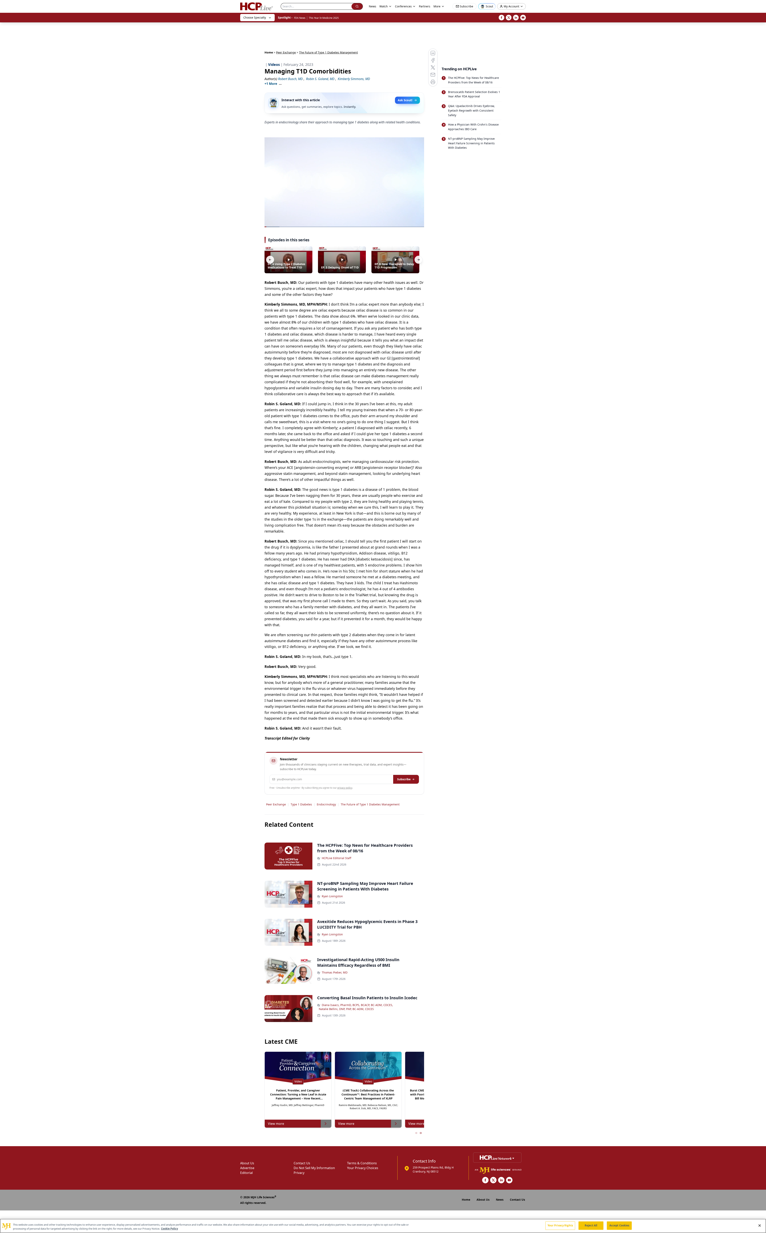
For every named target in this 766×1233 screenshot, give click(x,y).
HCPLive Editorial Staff (336, 858)
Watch (383, 6)
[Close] (759, 1225)
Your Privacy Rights (560, 1225)
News (372, 6)
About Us (247, 1163)
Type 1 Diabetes (301, 804)
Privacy (299, 1173)
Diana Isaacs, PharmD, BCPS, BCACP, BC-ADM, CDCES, (357, 1005)
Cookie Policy (169, 1228)
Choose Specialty (254, 17)
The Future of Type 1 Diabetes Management (370, 804)
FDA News (299, 18)
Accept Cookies (619, 1225)
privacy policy (344, 787)
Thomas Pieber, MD (334, 972)
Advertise (247, 1168)
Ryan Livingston (332, 896)
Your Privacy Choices (362, 1168)
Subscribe (404, 779)
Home (269, 52)
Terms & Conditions (362, 1163)
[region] (383, 1226)
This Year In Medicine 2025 (324, 18)
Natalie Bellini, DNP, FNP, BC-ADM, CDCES (346, 1009)
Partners (424, 6)
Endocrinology (326, 804)
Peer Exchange (286, 52)
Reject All (591, 1225)
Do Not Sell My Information (314, 1168)
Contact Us (302, 1163)
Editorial (246, 1173)
